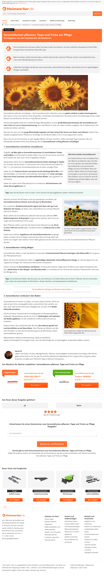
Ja (25, 405)
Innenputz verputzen (52, 537)
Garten (4, 21)
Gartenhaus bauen (71, 521)
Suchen (97, 14)
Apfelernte (68, 534)
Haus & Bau (15, 21)
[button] (1, 489)
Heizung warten (50, 540)
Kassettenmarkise (41, 494)
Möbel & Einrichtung (57, 21)
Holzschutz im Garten (72, 532)
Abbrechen (73, 444)
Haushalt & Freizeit (29, 21)
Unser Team (83, 568)
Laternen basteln (90, 545)
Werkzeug (71, 21)
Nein (79, 405)
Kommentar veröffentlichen (52, 444)
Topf (8, 167)
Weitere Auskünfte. (21, 3)
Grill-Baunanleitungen (72, 526)
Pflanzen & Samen (15, 25)
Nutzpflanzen (26, 25)
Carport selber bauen (72, 524)
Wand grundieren (51, 535)
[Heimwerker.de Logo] (18, 8)
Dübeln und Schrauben (53, 532)
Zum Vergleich (15, 500)
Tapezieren (48, 524)
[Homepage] (2, 25)
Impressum (74, 568)
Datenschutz (89, 565)
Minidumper (68, 494)
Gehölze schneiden (71, 537)
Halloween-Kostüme (91, 553)
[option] (14, 487)
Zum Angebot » (36, 385)
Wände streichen (50, 522)
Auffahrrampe (14, 494)
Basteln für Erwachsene (92, 526)
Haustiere (43, 21)
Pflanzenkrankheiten (72, 529)
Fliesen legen (49, 519)
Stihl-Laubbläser (93, 494)
